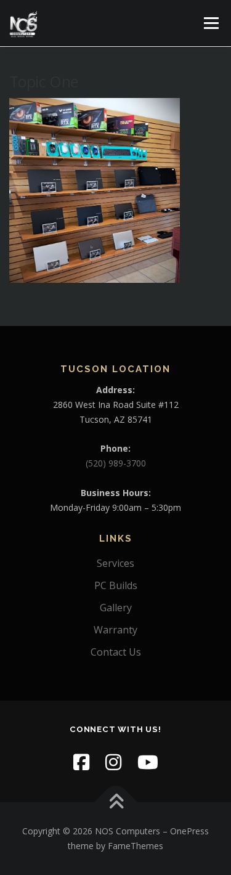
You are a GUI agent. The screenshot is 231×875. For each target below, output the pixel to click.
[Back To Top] (115, 802)
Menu (210, 23)
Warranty (115, 630)
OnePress (189, 831)
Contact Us (116, 652)
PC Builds (115, 585)
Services (115, 563)
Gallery (116, 607)
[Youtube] (147, 762)
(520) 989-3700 (116, 463)
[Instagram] (113, 762)
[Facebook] (81, 762)
